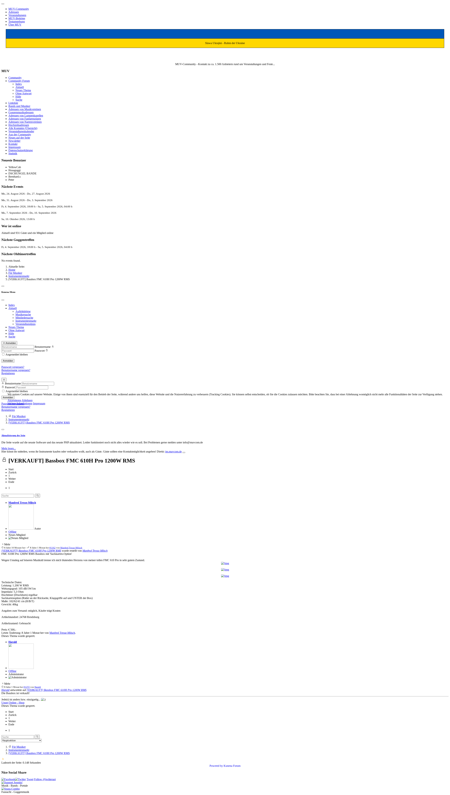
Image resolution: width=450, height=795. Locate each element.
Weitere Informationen (20, 403)
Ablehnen (27, 400)
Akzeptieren (14, 400)
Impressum (39, 403)
